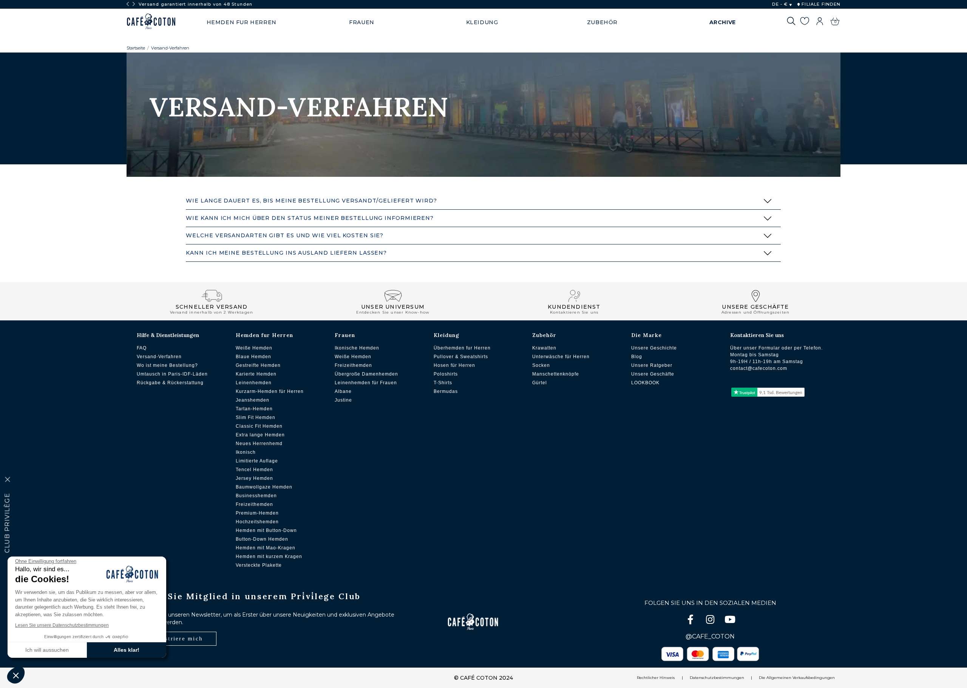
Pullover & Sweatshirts (461, 356)
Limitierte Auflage (257, 461)
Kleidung (446, 335)
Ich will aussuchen (47, 650)
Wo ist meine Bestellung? (167, 365)
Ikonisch (246, 452)
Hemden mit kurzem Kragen (269, 556)
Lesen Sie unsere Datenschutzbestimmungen (62, 625)
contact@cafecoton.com (758, 368)
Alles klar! (126, 650)
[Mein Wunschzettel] (804, 22)
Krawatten (544, 348)
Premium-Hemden (257, 513)
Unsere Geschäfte (652, 374)
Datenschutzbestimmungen (717, 677)
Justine (343, 400)
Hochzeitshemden (257, 521)
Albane (343, 391)
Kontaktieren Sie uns (757, 335)
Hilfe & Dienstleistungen (168, 335)
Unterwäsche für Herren (561, 356)
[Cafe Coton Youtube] (730, 621)
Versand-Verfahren (170, 48)
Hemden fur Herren (264, 335)
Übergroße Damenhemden (366, 374)
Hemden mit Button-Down (266, 530)
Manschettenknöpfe (555, 374)
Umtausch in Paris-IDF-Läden (172, 374)
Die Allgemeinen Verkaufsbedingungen (797, 677)
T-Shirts (443, 382)
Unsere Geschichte (654, 348)
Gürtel (539, 382)
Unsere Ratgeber (651, 365)
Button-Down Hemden (262, 539)
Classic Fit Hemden (259, 426)
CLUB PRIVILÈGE (7, 523)
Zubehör (544, 335)
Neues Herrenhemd (259, 443)
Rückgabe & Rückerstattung (170, 382)
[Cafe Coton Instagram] (711, 621)
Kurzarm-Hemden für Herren (270, 391)
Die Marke (646, 335)
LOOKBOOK (645, 382)
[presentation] (128, 4)
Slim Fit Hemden (255, 417)
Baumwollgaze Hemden (264, 487)
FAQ (142, 348)
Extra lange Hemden (260, 435)
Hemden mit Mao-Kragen (265, 547)
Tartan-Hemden (254, 408)
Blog (636, 356)
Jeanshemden (252, 400)
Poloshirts (446, 374)
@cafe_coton (710, 636)
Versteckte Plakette (259, 565)
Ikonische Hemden (357, 348)
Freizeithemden (254, 504)
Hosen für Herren (454, 365)
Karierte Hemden (256, 374)
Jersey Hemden (254, 478)
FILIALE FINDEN (820, 4)
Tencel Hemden (254, 469)
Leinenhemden (254, 382)
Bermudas (446, 391)
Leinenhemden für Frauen (366, 382)
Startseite (136, 48)
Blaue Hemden (253, 356)
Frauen (345, 335)
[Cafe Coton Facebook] (691, 621)
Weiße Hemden (254, 348)
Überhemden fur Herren (462, 348)
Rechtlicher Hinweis (656, 677)
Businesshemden (256, 495)
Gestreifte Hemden (258, 365)
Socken (541, 365)
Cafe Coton (151, 21)
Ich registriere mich (171, 638)
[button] (16, 675)
